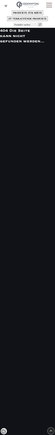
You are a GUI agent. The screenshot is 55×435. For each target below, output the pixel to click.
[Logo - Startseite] (28, 4)
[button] (49, 5)
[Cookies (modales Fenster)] (4, 431)
